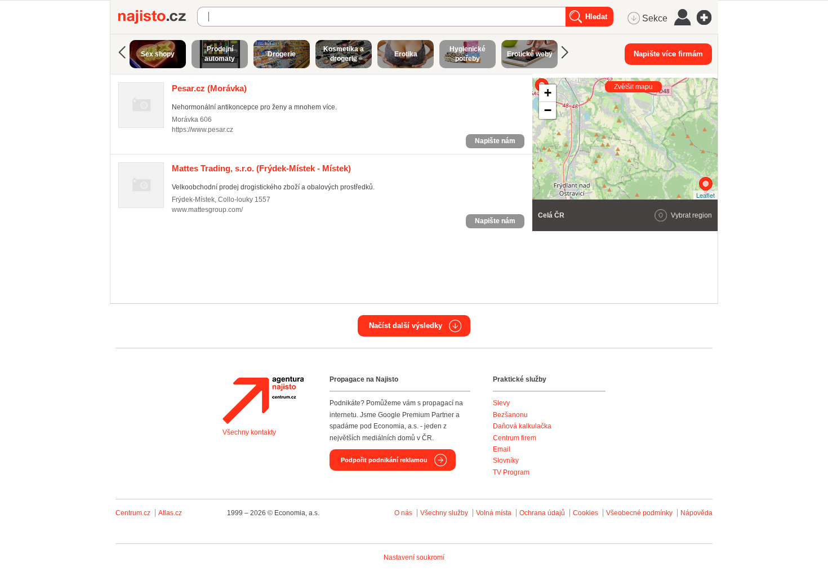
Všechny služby (445, 513)
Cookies (585, 513)
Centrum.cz (132, 513)
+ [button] (547, 93)
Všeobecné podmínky (639, 513)
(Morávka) (209, 88)
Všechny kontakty (249, 432)
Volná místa (493, 513)
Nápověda (696, 513)
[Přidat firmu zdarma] (707, 17)
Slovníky (506, 460)
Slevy (501, 403)
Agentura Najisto (263, 400)
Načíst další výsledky (405, 325)
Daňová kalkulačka (522, 426)
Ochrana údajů (542, 513)
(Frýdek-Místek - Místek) (261, 168)
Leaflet (705, 195)
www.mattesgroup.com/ (207, 210)
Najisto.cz (157, 16)
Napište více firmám (668, 54)
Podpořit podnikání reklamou (384, 460)
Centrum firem (514, 438)
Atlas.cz (170, 513)
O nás (403, 513)
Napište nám (495, 141)
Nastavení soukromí (414, 557)
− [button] (547, 110)
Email (501, 449)
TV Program (511, 472)
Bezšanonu (510, 415)
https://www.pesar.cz (202, 130)
